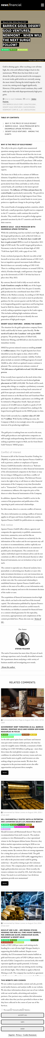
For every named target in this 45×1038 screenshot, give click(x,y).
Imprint (12, 1034)
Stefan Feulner (22, 649)
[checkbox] (2, 1010)
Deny (22, 1029)
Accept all (22, 1015)
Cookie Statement (29, 1034)
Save (22, 1022)
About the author (8, 667)
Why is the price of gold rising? (20, 123)
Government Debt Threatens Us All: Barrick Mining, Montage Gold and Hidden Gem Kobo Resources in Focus (22, 729)
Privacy (19, 1034)
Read (5, 772)
